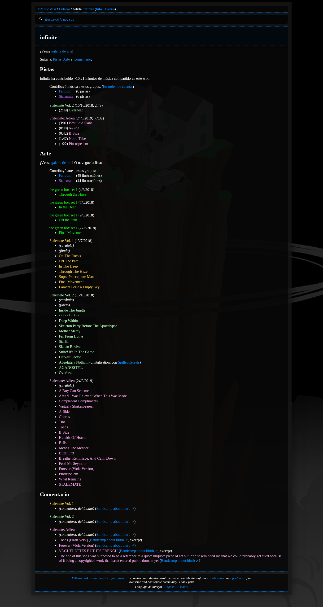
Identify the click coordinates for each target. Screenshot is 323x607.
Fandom (65, 91)
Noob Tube (77, 138)
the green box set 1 (63, 190)
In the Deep (67, 207)
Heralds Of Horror (73, 437)
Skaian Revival (70, 347)
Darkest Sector (70, 357)
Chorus (64, 417)
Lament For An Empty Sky (79, 287)
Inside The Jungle (72, 310)
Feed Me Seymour (73, 464)
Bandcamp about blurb (113, 508)
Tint (62, 422)
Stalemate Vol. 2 (61, 105)
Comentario (82, 59)
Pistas (57, 59)
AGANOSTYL (71, 367)
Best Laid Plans (80, 123)
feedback (238, 578)
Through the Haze (72, 194)
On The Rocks (70, 256)
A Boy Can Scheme (74, 391)
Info (99, 9)
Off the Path (68, 220)
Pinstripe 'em (78, 144)
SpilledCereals (129, 362)
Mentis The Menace (74, 448)
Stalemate (66, 96)
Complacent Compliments (78, 401)
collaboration (216, 578)
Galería (110, 9)
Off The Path (69, 261)
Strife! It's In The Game (76, 352)
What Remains (70, 479)
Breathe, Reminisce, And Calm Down (87, 458)
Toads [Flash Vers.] (73, 540)
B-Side (74, 133)
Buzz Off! (66, 453)
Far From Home (71, 336)
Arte (66, 59)
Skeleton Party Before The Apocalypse (88, 326)
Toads (63, 427)
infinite (88, 9)
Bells (62, 443)
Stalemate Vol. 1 (61, 241)
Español (182, 587)
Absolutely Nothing (73, 362)
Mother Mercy (69, 331)
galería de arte (61, 51)
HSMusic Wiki (46, 9)
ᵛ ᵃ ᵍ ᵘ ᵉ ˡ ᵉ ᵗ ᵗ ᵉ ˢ (69, 315)
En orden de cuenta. (118, 86)
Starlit (63, 341)
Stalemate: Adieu (62, 118)
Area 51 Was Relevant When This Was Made (93, 396)
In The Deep (68, 266)
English (169, 587)
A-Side (74, 128)
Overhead (76, 110)
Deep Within (68, 321)
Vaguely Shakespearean (76, 406)
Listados (64, 9)
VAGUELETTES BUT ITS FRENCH (88, 551)
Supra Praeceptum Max (76, 277)
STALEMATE (70, 484)
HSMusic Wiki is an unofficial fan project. (98, 578)
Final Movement (71, 233)
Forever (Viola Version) (76, 469)
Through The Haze (73, 271)
